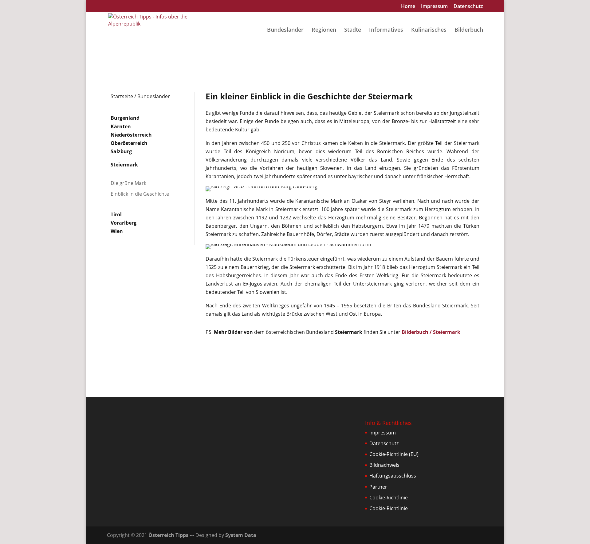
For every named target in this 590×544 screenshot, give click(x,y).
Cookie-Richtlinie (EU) (394, 454)
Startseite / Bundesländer (140, 96)
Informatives (386, 30)
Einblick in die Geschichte (140, 193)
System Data (240, 535)
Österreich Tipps (168, 535)
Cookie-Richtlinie (388, 497)
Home (408, 7)
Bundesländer (285, 30)
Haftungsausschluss (392, 475)
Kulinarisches (428, 30)
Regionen (324, 30)
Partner (378, 486)
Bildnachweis (384, 465)
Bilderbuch (468, 30)
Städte (352, 30)
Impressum (434, 7)
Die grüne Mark (128, 183)
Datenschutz (468, 7)
